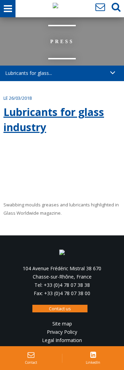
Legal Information (62, 340)
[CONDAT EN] (55, 7)
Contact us (60, 308)
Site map (62, 323)
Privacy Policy (62, 332)
